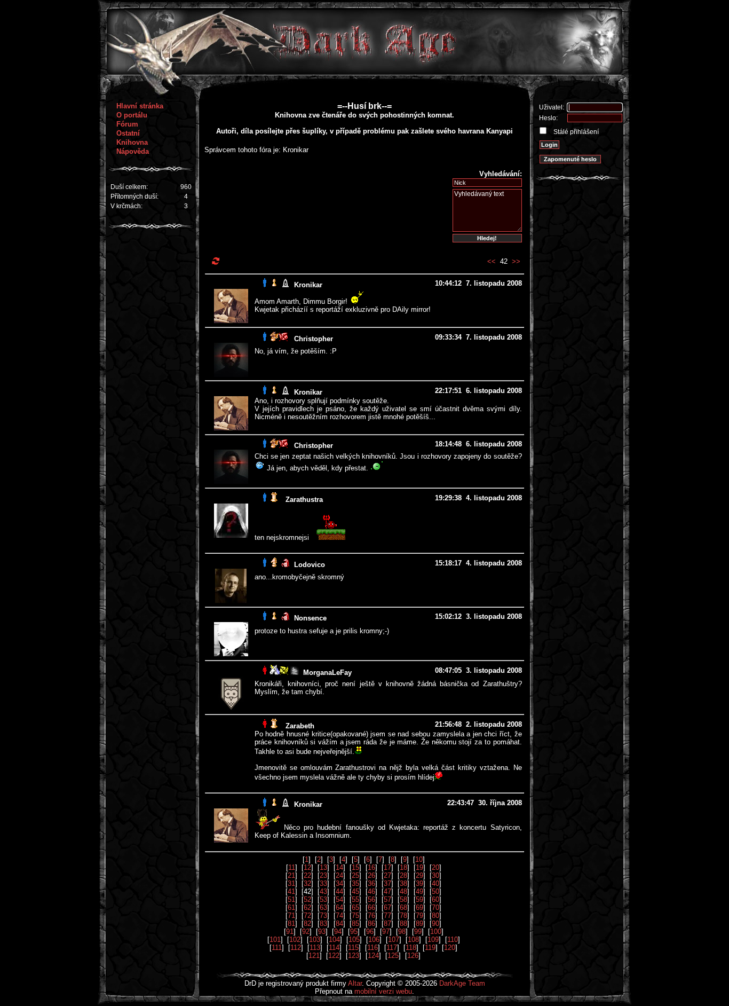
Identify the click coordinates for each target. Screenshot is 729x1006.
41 (291, 891)
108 (413, 940)
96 (370, 932)
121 (314, 956)
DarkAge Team (462, 983)
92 (306, 932)
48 (403, 891)
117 (391, 948)
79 (419, 915)
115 (353, 948)
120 (449, 948)
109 (433, 940)
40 (435, 883)
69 (419, 907)
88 (403, 923)
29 (419, 875)
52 (307, 899)
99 (418, 932)
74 (339, 915)
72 (307, 915)
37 (387, 883)
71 (291, 915)
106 (373, 940)
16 (371, 867)
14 (339, 867)
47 (387, 891)
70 (435, 907)
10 (419, 859)
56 (371, 899)
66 (371, 907)
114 (334, 948)
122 (333, 956)
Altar (355, 983)
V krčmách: (126, 206)
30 (435, 875)
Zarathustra (304, 500)
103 (314, 940)
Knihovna (132, 142)
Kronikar (308, 285)
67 (387, 907)
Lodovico (309, 565)
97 (386, 932)
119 (430, 948)
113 (315, 948)
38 (403, 883)
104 (334, 940)
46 (371, 891)
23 (323, 875)
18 (403, 867)
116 (372, 948)
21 (291, 875)
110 (452, 940)
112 (295, 948)
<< (491, 261)
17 (387, 867)
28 (403, 875)
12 (307, 867)
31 (291, 883)
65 (355, 907)
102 (294, 940)
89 (419, 923)
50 (435, 891)
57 (387, 899)
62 (307, 907)
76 (371, 915)
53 (323, 899)
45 (355, 891)
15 (355, 867)
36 (371, 883)
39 (419, 883)
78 (403, 915)
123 (353, 956)
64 (339, 907)
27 (387, 875)
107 (393, 940)
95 (354, 932)
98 (402, 932)
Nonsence (310, 618)
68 (403, 907)
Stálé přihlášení (575, 132)
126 (412, 956)
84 (339, 923)
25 (355, 875)
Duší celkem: (129, 187)
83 (323, 923)
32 (307, 883)
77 (387, 915)
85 (355, 923)
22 (307, 875)
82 (307, 923)
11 (291, 867)
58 (403, 899)
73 (323, 915)
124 (373, 956)
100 (435, 932)
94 (338, 932)
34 (339, 883)
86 (371, 923)
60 (435, 899)
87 (387, 923)
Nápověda (132, 151)
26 (371, 875)
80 (435, 915)
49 (419, 891)
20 (435, 867)
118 (411, 948)
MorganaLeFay (327, 673)
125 (393, 956)
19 (419, 867)
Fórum (127, 124)
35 (355, 883)
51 (291, 899)
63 (323, 907)
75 (355, 915)
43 (323, 891)
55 (355, 899)
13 (323, 867)
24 (339, 875)
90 (435, 923)
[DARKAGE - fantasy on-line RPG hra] (365, 72)
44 (339, 891)
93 (322, 932)
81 (291, 923)
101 (275, 940)
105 (354, 940)
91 (290, 932)
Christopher (313, 339)
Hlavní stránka (139, 106)
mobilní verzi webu (383, 991)
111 (277, 948)
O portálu (131, 115)
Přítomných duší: (134, 196)
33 (323, 883)
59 (419, 899)
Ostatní (128, 133)
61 (291, 907)
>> (516, 261)
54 (339, 899)
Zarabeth (300, 726)
